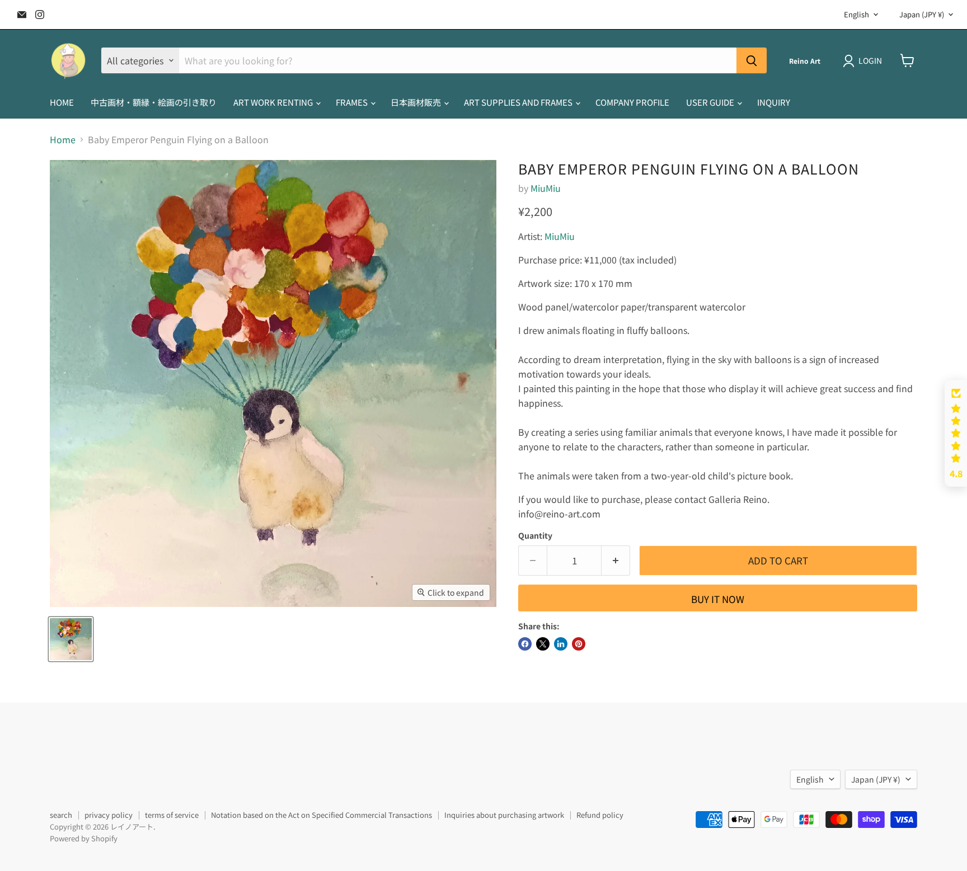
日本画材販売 (417, 102)
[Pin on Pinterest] (578, 644)
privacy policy (109, 814)
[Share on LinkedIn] (560, 644)
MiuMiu (546, 188)
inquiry (773, 102)
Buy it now (717, 599)
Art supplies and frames (519, 102)
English (856, 14)
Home (63, 139)
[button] (956, 433)
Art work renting (273, 102)
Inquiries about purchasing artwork (504, 814)
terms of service (172, 814)
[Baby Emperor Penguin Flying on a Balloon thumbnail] (71, 639)
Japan (921, 14)
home (62, 102)
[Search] (751, 60)
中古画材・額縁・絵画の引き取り (154, 102)
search (61, 814)
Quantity (535, 535)
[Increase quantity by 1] (616, 560)
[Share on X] (543, 644)
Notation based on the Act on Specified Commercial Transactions (321, 814)
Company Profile (632, 102)
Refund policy (599, 814)
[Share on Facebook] (525, 644)
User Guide (711, 102)
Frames (352, 102)
